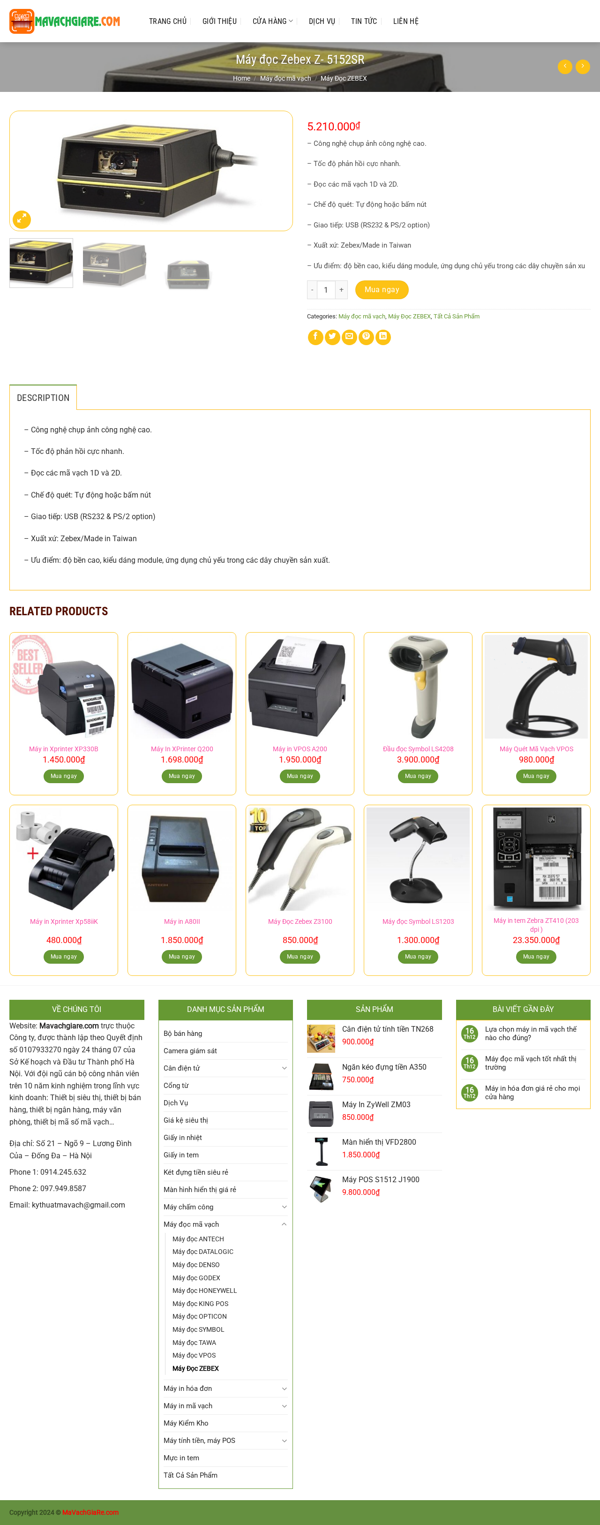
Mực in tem (181, 1458)
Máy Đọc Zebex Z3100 (300, 922)
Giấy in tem (181, 1155)
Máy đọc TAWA (194, 1342)
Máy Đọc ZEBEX (344, 78)
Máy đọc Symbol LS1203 (418, 922)
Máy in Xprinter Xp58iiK (64, 922)
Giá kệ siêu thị (186, 1120)
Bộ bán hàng (183, 1033)
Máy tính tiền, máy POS (199, 1440)
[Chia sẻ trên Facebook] (315, 337)
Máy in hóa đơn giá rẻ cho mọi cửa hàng (532, 1092)
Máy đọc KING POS (200, 1303)
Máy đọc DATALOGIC (202, 1251)
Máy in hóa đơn (188, 1388)
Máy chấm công (188, 1207)
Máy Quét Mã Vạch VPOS (536, 749)
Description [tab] (43, 397)
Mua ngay (382, 290)
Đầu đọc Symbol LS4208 (418, 749)
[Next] (275, 171)
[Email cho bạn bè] (349, 337)
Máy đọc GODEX (196, 1278)
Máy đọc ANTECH (198, 1239)
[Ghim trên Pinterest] (366, 337)
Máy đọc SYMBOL (198, 1329)
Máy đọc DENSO (196, 1264)
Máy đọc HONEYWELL (204, 1290)
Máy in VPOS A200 (300, 749)
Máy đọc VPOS (194, 1355)
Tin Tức (364, 21)
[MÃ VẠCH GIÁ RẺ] (69, 21)
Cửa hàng (270, 21)
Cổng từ (176, 1085)
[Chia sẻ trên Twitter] (332, 337)
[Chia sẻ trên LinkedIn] (383, 337)
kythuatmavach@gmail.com (78, 1204)
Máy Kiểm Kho (186, 1423)
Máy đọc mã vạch (285, 78)
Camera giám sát (190, 1051)
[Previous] (26, 171)
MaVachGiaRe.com (90, 1513)
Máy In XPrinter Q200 (182, 749)
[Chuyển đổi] (284, 1068)
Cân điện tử (182, 1068)
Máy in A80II (182, 922)
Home (241, 78)
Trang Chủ (168, 21)
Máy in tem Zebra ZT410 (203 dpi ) (536, 925)
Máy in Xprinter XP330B (63, 749)
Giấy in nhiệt (183, 1137)
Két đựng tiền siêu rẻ (196, 1172)
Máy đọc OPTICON (199, 1316)
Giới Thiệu (219, 21)
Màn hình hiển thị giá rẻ (200, 1189)
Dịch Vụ (322, 21)
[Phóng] (22, 220)
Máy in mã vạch (188, 1406)
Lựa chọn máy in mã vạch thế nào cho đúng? (531, 1033)
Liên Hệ (406, 21)
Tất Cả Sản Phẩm (457, 316)
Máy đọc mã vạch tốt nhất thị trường (531, 1063)
